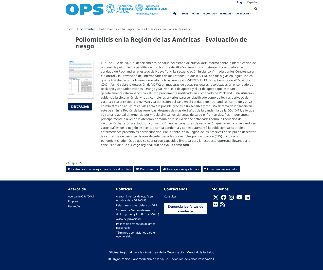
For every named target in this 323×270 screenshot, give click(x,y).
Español (252, 2)
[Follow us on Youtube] (239, 198)
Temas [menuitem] (184, 13)
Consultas (170, 196)
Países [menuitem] (196, 13)
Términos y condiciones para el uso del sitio (135, 234)
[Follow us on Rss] (222, 205)
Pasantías (74, 206)
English (241, 2)
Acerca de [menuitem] (242, 13)
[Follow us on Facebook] (223, 198)
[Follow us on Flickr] (215, 205)
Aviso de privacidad (128, 219)
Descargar (80, 106)
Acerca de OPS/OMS (81, 196)
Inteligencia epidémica (183, 169)
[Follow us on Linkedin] (247, 198)
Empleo (73, 201)
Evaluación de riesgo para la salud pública (101, 169)
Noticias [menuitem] (225, 13)
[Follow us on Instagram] (231, 198)
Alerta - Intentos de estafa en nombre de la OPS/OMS (134, 198)
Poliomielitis (149, 169)
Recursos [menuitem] (209, 13)
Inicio (70, 29)
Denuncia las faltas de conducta (185, 208)
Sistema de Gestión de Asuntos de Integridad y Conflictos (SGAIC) (137, 212)
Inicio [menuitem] (174, 14)
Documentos (86, 29)
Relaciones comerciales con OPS (136, 205)
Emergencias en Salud (223, 169)
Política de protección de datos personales (135, 226)
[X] (215, 198)
